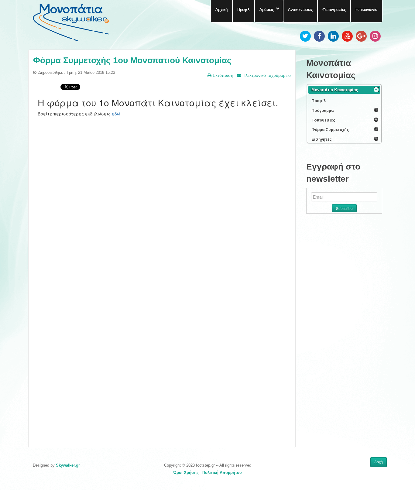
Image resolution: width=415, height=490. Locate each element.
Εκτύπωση (222, 75)
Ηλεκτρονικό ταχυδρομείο (266, 75)
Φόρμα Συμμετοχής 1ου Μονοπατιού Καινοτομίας (132, 60)
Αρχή (378, 462)
